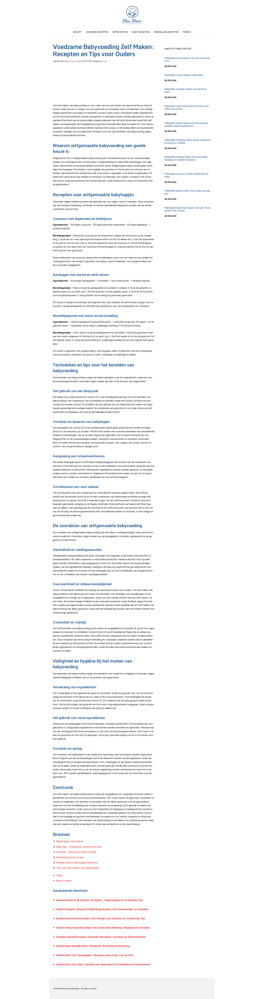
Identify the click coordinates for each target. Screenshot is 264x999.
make (59, 875)
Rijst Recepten (141, 32)
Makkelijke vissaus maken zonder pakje (183, 75)
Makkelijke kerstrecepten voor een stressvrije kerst (187, 59)
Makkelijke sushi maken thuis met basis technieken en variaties (186, 107)
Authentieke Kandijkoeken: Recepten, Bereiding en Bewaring (93, 946)
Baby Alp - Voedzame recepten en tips (79, 846)
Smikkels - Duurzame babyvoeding (76, 852)
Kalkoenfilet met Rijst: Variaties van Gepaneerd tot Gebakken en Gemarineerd (103, 964)
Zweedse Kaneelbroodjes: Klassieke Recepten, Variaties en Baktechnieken (101, 937)
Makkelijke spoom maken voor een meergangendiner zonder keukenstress (186, 124)
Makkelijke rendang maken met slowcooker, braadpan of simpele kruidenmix (186, 158)
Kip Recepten (120, 32)
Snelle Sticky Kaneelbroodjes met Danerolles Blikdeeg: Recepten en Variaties (103, 927)
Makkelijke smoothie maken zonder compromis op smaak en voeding (187, 141)
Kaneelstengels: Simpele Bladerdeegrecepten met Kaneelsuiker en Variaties (102, 909)
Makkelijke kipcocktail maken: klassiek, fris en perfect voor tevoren (187, 209)
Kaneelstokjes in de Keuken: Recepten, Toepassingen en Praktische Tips (99, 900)
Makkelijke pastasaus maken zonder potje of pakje (186, 175)
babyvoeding (63, 880)
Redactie (73, 61)
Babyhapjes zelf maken (69, 841)
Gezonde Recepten (97, 32)
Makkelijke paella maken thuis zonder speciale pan (187, 192)
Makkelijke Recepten (166, 32)
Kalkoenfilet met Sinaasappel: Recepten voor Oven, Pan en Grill (94, 955)
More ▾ (187, 32)
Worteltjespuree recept (70, 857)
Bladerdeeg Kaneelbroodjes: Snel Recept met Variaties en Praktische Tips (100, 918)
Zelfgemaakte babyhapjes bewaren (77, 862)
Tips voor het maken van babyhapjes (77, 867)
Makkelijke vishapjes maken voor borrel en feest (185, 90)
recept (77, 32)
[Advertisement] (104, 84)
